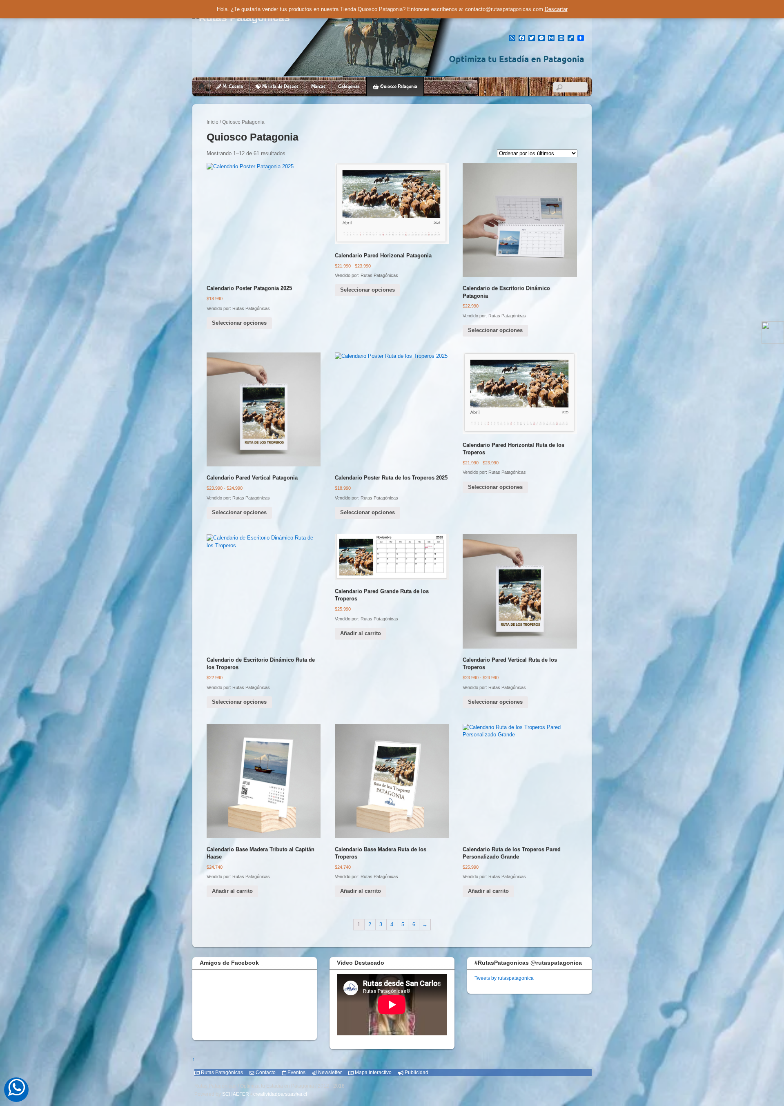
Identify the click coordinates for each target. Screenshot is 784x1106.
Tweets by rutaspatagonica (504, 978)
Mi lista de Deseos (279, 86)
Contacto (265, 1072)
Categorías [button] (349, 86)
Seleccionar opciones (239, 323)
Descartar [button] (556, 9)
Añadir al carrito (360, 633)
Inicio (212, 122)
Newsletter (329, 1072)
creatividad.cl (280, 1094)
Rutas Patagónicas (221, 1072)
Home (201, 86)
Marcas (318, 86)
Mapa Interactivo (373, 1072)
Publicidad (415, 1072)
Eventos (295, 1072)
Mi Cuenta (232, 86)
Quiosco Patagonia (398, 86)
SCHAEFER (235, 1094)
